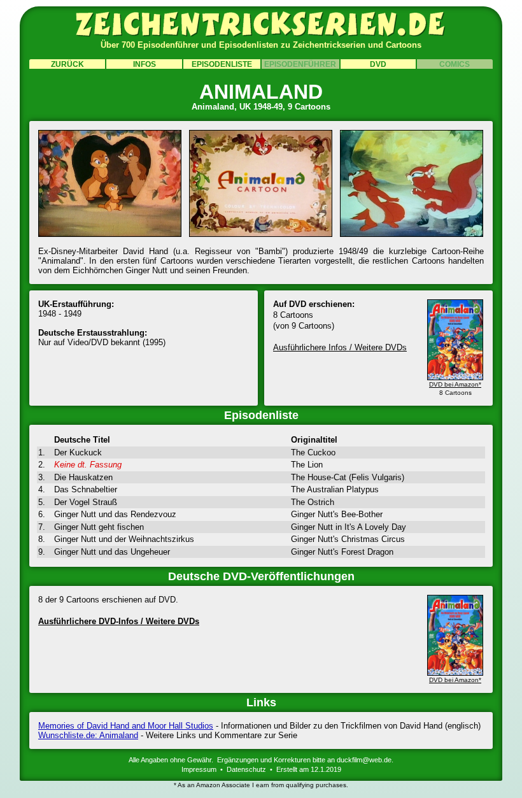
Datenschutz (246, 769)
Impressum (198, 769)
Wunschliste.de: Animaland (88, 735)
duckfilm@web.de (364, 760)
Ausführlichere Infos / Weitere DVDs (340, 347)
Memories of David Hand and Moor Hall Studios (125, 725)
